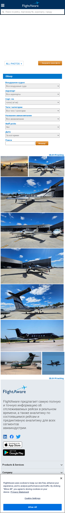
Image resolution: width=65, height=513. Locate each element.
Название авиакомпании (18, 115)
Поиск (8, 140)
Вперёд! (42, 143)
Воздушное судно (15, 82)
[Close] (61, 478)
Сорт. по (9, 99)
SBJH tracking (56, 155)
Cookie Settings (32, 498)
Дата (8, 132)
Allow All (32, 507)
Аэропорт (10, 91)
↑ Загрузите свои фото (50, 63)
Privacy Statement (20, 492)
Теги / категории (13, 107)
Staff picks (10, 123)
